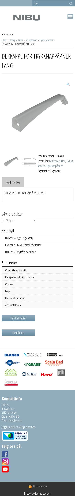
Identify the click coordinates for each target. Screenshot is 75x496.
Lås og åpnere (31, 40)
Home (5, 40)
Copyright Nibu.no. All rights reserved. (19, 427)
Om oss (9, 284)
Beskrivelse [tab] (13, 182)
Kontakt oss (18, 332)
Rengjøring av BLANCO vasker (20, 277)
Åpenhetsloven (13, 305)
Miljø (7, 291)
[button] (68, 84)
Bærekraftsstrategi (14, 298)
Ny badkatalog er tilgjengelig (19, 238)
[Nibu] (26, 17)
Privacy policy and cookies (37, 493)
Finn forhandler (18, 318)
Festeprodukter (16, 40)
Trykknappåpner (46, 40)
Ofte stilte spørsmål (15, 270)
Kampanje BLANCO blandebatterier (23, 245)
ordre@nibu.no (15, 420)
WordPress (40, 486)
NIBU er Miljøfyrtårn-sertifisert (20, 252)
